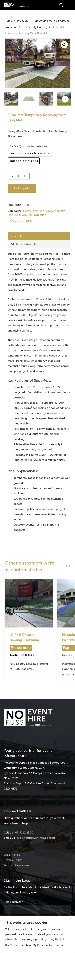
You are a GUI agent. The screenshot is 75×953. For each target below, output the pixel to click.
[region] (37, 934)
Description (17, 236)
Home (8, 20)
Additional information (24, 244)
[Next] (65, 99)
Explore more (21, 648)
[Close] (70, 919)
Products (22, 20)
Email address (13, 902)
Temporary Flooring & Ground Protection (36, 213)
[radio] (29, 153)
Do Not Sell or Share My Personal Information (34, 945)
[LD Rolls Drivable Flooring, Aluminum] (29, 603)
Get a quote (22, 188)
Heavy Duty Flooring (35, 27)
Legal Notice (12, 854)
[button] (69, 5)
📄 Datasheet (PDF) (20, 221)
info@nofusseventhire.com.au (35, 837)
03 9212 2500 (24, 832)
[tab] (39, 236)
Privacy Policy (13, 860)
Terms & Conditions (16, 865)
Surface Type (17, 146)
